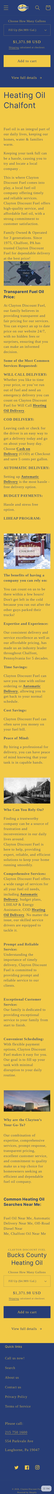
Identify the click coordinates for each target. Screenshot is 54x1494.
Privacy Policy (16, 1397)
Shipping (14, 47)
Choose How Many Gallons (27, 21)
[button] (6, 7)
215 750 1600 (16, 1432)
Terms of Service (18, 1406)
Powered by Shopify (27, 1492)
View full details (24, 78)
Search (10, 1368)
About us (12, 1377)
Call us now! (15, 1358)
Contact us (13, 1387)
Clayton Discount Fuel (31, 1489)
